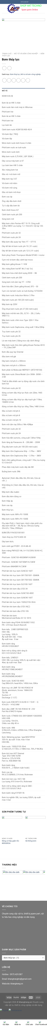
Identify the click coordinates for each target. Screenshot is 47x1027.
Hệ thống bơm (30, 841)
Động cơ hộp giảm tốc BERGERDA (10, 842)
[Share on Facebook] (9, 80)
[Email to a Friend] (18, 80)
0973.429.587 (16, 974)
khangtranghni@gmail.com (19, 979)
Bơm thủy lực (15, 74)
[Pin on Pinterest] (23, 80)
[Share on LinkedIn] (28, 80)
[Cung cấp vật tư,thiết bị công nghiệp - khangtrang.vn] (25, 8)
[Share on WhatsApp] (4, 80)
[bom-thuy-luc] (23, 32)
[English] (4, 1010)
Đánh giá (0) (7, 96)
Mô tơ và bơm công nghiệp (26, 53)
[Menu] (3, 8)
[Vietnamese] (15, 1010)
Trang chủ (6, 53)
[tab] (23, 90)
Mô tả (4, 91)
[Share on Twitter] (14, 80)
